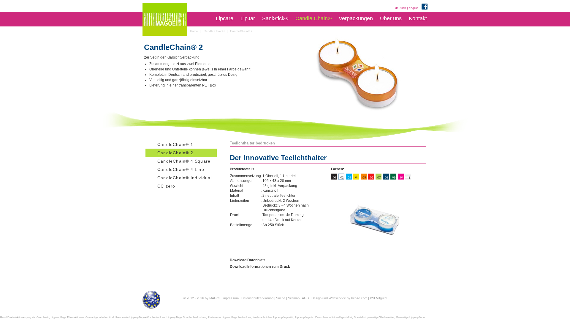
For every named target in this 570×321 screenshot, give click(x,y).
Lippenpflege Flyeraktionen (67, 317)
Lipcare (224, 18)
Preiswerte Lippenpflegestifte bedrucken (140, 317)
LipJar (247, 18)
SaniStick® (275, 18)
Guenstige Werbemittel (100, 317)
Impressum (230, 298)
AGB (305, 298)
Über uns (391, 18)
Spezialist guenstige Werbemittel (374, 317)
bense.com (359, 298)
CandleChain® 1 (175, 144)
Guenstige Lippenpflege (410, 317)
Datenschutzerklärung (257, 298)
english (414, 8)
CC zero (166, 186)
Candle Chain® (313, 18)
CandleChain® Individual (184, 177)
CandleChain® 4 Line (180, 169)
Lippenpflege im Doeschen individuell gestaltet (323, 317)
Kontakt (418, 18)
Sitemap (294, 298)
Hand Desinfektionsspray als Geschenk (24, 317)
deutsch (400, 8)
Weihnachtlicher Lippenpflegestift (273, 317)
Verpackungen (356, 18)
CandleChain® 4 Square (183, 161)
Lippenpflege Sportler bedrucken (186, 317)
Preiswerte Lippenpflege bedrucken (229, 317)
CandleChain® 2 (175, 152)
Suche (280, 298)
